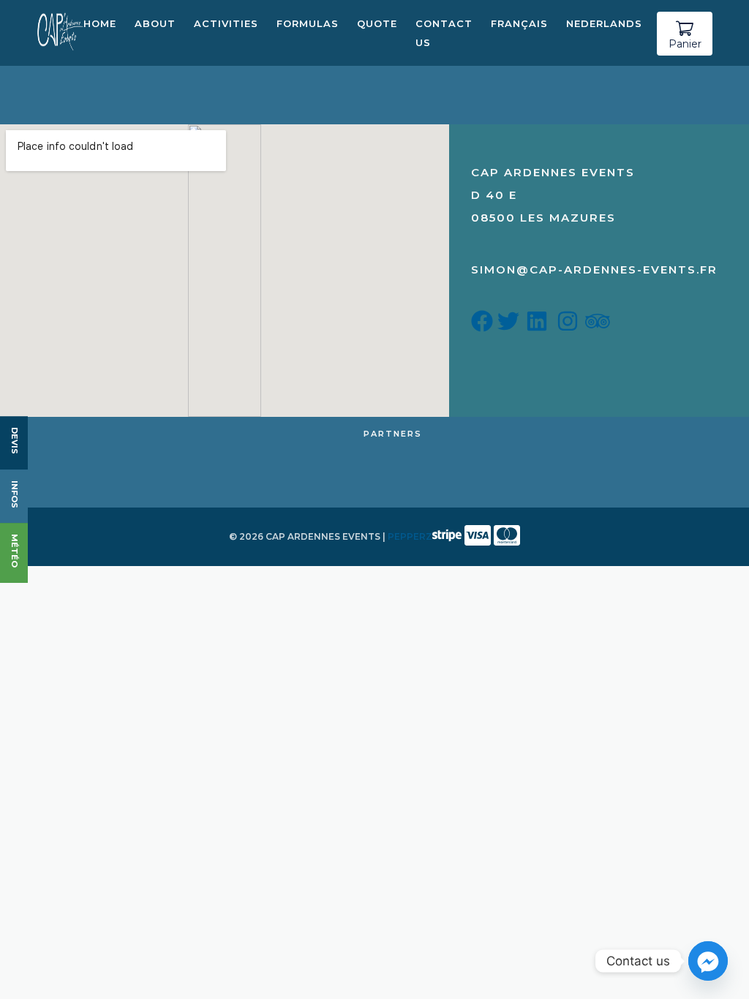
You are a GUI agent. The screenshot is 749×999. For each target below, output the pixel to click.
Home (99, 23)
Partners (393, 434)
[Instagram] (569, 325)
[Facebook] (484, 325)
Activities (226, 23)
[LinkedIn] (539, 325)
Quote (377, 23)
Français (519, 23)
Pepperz (410, 536)
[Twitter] (510, 325)
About (155, 23)
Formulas (307, 23)
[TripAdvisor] (597, 325)
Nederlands (604, 23)
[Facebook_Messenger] (708, 961)
